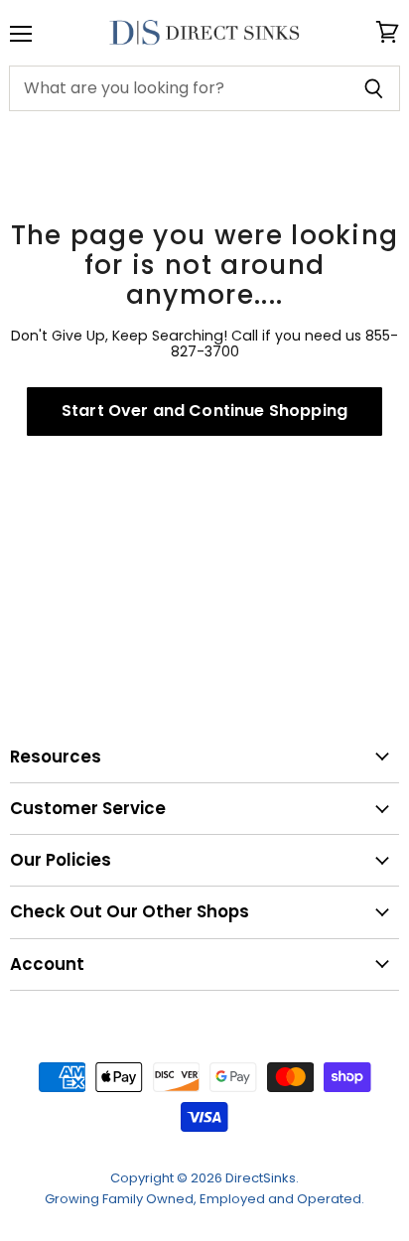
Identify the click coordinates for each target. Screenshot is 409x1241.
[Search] (373, 88)
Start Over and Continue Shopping (204, 410)
